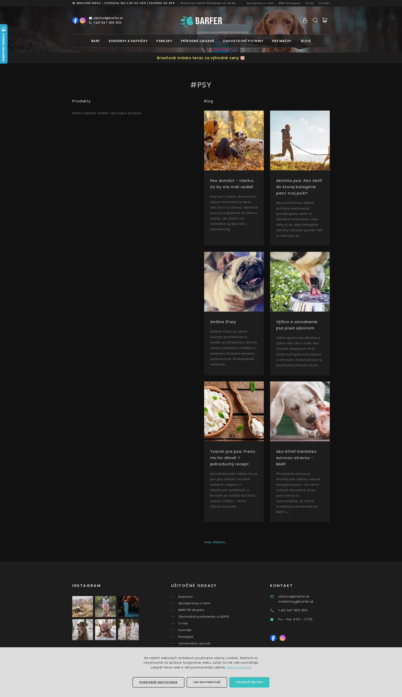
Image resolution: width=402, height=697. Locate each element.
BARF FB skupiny (290, 3)
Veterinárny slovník (194, 643)
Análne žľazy (223, 321)
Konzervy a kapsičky (128, 41)
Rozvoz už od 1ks (208, 3)
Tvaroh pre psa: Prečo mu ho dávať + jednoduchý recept (233, 458)
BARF (95, 41)
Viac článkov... (216, 542)
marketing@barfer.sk (296, 601)
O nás (310, 3)
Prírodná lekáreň (197, 41)
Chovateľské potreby (243, 41)
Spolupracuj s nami (260, 3)
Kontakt (324, 3)
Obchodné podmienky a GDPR (203, 616)
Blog (306, 41)
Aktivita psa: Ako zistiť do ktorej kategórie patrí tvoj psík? (299, 187)
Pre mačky (281, 41)
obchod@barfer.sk (108, 18)
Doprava (185, 596)
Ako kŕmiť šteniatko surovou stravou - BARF (296, 458)
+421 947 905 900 (107, 23)
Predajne (185, 636)
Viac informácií (239, 667)
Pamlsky (164, 41)
